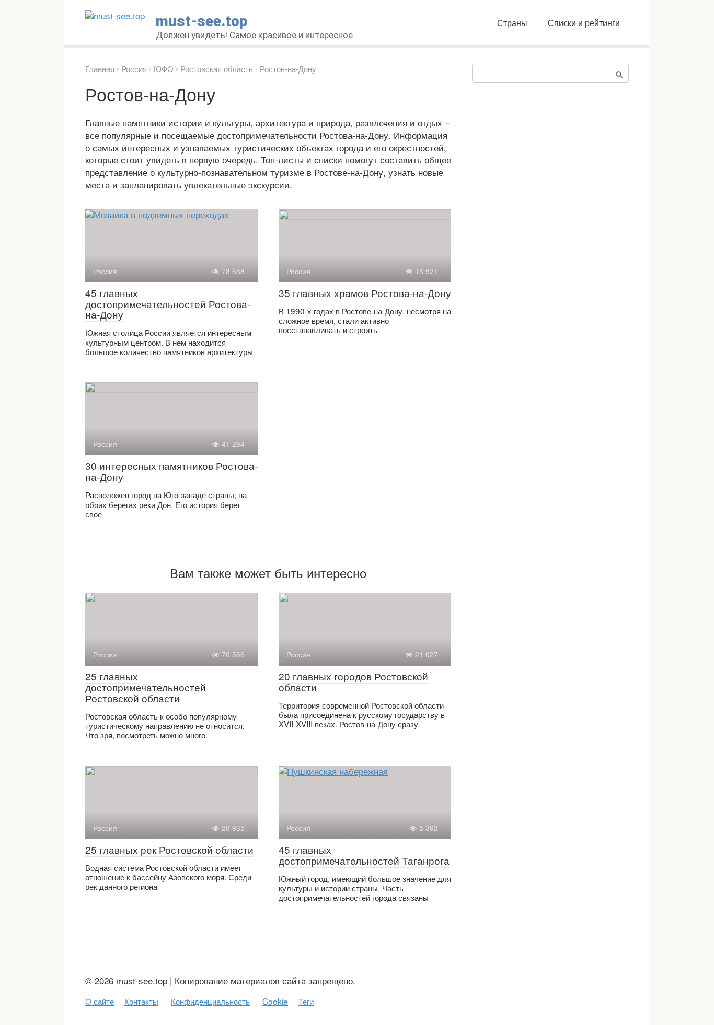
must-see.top (201, 21)
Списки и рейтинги (584, 22)
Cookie (275, 1001)
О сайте (99, 1001)
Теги (306, 1001)
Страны (512, 22)
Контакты (141, 1001)
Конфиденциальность (210, 1001)
